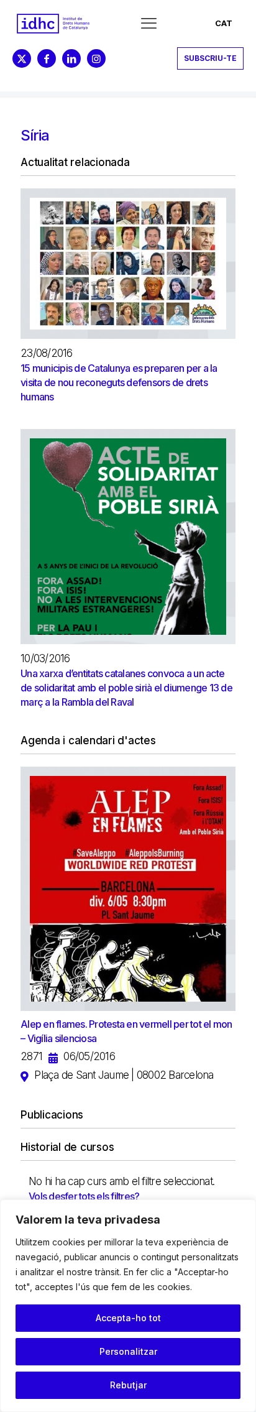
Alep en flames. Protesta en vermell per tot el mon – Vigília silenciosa (126, 1031)
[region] (128, 1305)
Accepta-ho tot (128, 1318)
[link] (53, 23)
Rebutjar (128, 1385)
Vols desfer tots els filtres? (84, 1196)
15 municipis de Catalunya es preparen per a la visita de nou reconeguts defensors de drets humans (119, 382)
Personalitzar (128, 1351)
